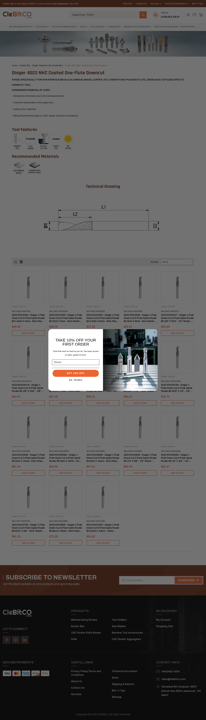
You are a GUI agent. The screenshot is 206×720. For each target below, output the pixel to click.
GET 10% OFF (76, 373)
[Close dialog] (154, 332)
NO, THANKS (75, 380)
